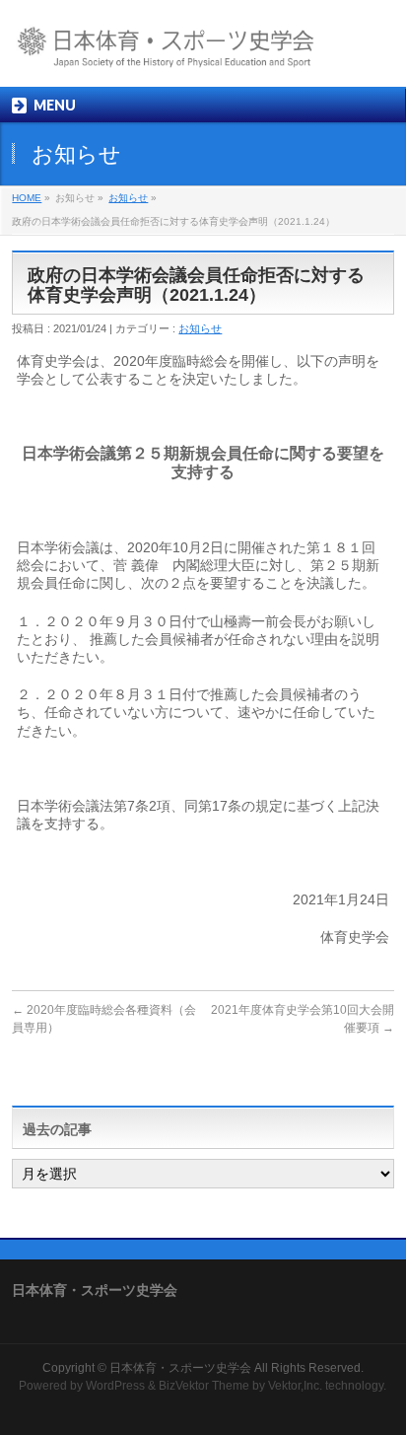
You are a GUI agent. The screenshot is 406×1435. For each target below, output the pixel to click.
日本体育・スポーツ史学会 (180, 1368)
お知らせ (128, 197)
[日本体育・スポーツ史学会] (183, 54)
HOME (26, 197)
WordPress (115, 1386)
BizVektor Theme (204, 1386)
